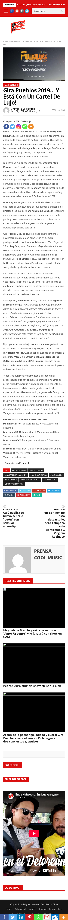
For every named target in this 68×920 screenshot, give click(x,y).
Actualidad (20, 909)
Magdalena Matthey (16, 475)
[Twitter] (12, 126)
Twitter (26, 491)
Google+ (40, 491)
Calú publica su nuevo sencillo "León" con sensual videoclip (13, 518)
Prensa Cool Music (24, 109)
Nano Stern (11, 479)
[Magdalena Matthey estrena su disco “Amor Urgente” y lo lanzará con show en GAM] (34, 608)
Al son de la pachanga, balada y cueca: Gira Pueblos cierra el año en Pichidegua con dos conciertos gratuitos (33, 738)
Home (5, 41)
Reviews (43, 909)
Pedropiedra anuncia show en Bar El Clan (32, 686)
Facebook (11, 491)
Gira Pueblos (19, 470)
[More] (31, 126)
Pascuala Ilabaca (30, 479)
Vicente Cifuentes (14, 484)
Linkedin (55, 491)
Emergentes (55, 909)
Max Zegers (56, 475)
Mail (37, 495)
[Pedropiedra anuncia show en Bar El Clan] (34, 663)
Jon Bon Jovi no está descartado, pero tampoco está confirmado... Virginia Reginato (54, 523)
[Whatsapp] (25, 126)
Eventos (32, 909)
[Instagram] (18, 126)
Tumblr (10, 495)
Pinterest (25, 495)
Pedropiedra (50, 479)
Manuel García (39, 475)
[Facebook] (6, 126)
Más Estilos (15, 41)
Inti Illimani (36, 470)
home (9, 909)
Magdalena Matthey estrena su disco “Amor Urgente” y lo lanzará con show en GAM (32, 633)
